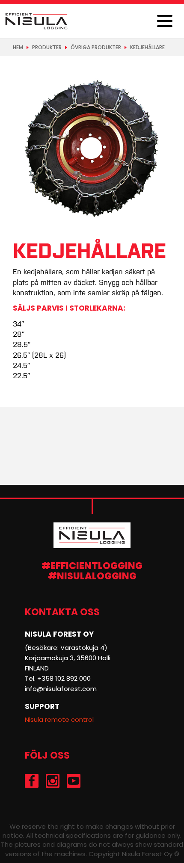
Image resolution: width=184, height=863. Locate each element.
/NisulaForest (74, 781)
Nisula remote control (59, 719)
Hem (18, 47)
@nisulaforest (53, 781)
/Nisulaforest (32, 781)
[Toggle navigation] (164, 21)
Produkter (47, 47)
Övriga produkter (96, 47)
